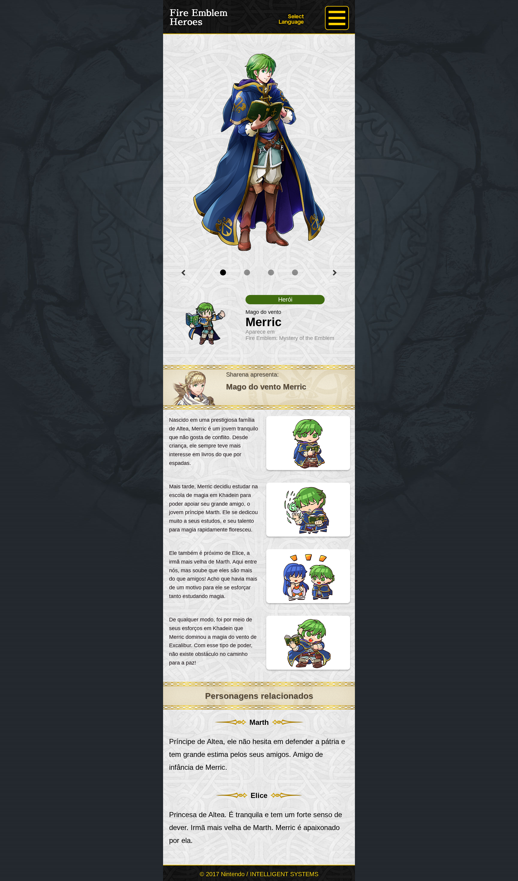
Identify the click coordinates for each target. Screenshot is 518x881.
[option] (259, 146)
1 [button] (223, 272)
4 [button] (295, 272)
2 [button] (247, 272)
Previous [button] (183, 272)
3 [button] (271, 272)
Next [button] (334, 272)
